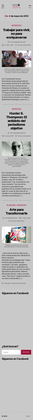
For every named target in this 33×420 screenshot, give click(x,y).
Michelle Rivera (12, 218)
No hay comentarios (24, 45)
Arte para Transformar (11, 283)
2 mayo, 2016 (9, 45)
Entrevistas (16, 25)
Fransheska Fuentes (18, 42)
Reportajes (16, 109)
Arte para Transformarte (16, 211)
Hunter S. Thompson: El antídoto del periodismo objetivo (16, 120)
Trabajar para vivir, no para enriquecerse (16, 33)
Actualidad (11, 205)
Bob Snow (22, 283)
